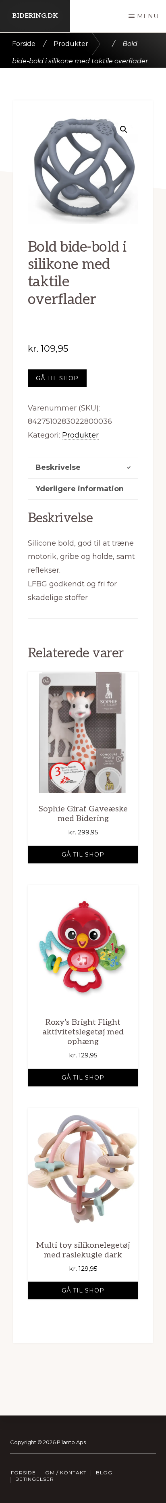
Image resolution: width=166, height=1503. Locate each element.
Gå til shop (57, 378)
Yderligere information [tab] (79, 488)
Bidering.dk (35, 16)
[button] (123, 129)
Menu (148, 16)
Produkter (71, 44)
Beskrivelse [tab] (58, 467)
